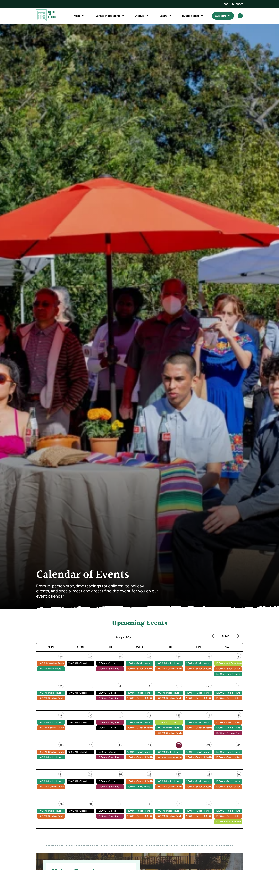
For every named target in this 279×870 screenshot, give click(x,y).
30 (179, 656)
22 (238, 745)
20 (179, 744)
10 (90, 715)
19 (149, 745)
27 (90, 656)
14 (208, 715)
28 (120, 656)
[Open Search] (240, 15)
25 (120, 774)
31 (208, 656)
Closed (83, 663)
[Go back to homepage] (46, 15)
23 (61, 774)
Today (225, 636)
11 (120, 715)
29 (149, 656)
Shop (225, 4)
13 (179, 715)
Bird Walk (171, 722)
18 (120, 745)
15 (238, 715)
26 (61, 656)
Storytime (114, 668)
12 (149, 715)
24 (90, 774)
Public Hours (54, 668)
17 (90, 745)
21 (208, 745)
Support (237, 4)
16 (61, 745)
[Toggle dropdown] (83, 15)
